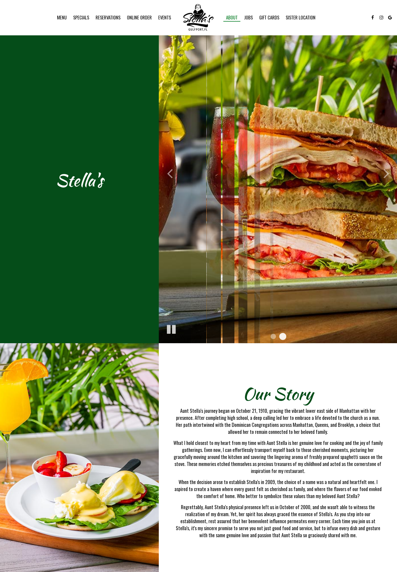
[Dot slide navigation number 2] (282, 336)
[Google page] (390, 17)
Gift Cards (269, 17)
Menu (62, 17)
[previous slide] (169, 171)
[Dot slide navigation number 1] (273, 336)
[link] (198, 17)
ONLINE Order (139, 17)
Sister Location (300, 17)
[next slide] (386, 171)
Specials (81, 17)
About (232, 17)
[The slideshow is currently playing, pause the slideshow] (171, 328)
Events (164, 17)
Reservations (108, 17)
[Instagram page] (381, 17)
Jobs (248, 17)
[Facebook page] (372, 17)
